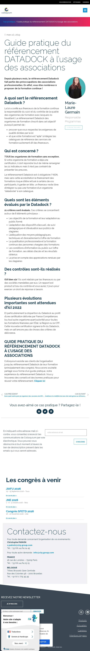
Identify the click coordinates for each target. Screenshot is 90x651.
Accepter (42, 642)
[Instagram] (81, 612)
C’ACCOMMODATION (65, 2)
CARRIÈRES (86, 2)
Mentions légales (78, 635)
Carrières (82, 630)
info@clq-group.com (43, 552)
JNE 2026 (12, 500)
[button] (85, 10)
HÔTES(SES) (76, 2)
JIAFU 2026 (13, 488)
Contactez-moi (73, 127)
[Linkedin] (87, 612)
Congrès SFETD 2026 (20, 511)
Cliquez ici (39, 381)
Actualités (82, 625)
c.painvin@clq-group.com (19, 545)
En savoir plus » (11, 495)
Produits (82, 620)
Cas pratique (9, 22)
